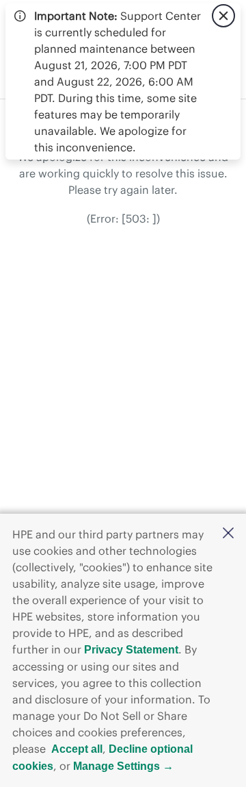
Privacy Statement (131, 649)
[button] (228, 533)
